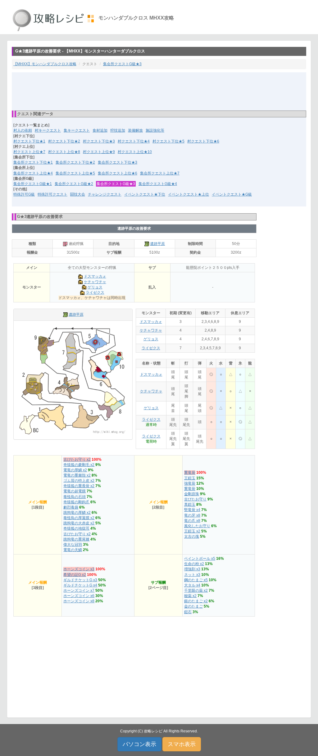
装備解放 (135, 130)
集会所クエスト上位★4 (33, 173)
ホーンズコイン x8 (78, 601)
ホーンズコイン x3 (78, 569)
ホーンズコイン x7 (78, 590)
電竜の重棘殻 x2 (77, 475)
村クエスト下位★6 (203, 141)
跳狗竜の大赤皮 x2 (78, 523)
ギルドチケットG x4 (80, 585)
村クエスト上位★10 (135, 152)
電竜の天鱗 (72, 550)
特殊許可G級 (24, 194)
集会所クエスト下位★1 (33, 162)
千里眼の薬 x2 (196, 590)
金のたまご (193, 606)
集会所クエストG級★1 (32, 184)
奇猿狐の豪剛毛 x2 (78, 465)
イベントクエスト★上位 (188, 194)
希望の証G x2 (74, 575)
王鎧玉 (189, 478)
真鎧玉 (189, 504)
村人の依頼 (22, 130)
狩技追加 (117, 130)
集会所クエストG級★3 (122, 64)
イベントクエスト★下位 (144, 194)
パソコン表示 (139, 744)
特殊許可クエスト (52, 194)
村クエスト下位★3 (99, 141)
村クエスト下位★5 (168, 141)
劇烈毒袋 (70, 507)
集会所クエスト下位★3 (117, 162)
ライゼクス (95, 292)
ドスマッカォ (95, 276)
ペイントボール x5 (199, 558)
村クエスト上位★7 (29, 152)
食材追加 (100, 130)
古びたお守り (195, 499)
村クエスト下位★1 (29, 141)
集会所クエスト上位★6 (117, 173)
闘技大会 (77, 194)
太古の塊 (191, 536)
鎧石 (188, 612)
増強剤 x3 (192, 569)
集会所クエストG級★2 (74, 184)
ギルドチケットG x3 (80, 580)
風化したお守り (197, 526)
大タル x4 (192, 585)
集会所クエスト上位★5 (75, 173)
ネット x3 (192, 575)
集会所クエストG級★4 (158, 184)
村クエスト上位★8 (64, 152)
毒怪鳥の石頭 (74, 497)
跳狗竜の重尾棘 (76, 539)
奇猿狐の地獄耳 (76, 528)
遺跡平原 (157, 244)
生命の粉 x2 (194, 564)
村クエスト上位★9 (99, 152)
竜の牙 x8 (192, 515)
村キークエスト (48, 130)
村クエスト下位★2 (64, 141)
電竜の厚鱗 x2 (75, 470)
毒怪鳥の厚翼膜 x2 (78, 518)
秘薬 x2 (190, 596)
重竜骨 (189, 472)
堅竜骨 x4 (192, 510)
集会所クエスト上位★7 (159, 173)
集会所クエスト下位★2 (75, 162)
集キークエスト (77, 130)
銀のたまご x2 (196, 601)
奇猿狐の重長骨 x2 (78, 486)
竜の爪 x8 (192, 520)
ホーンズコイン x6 (78, 596)
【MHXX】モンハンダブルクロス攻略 (44, 64)
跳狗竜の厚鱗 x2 (77, 512)
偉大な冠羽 (72, 544)
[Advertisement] (159, 91)
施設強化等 (155, 130)
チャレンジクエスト (104, 194)
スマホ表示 (182, 744)
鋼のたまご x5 (196, 580)
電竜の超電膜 (74, 491)
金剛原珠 (191, 494)
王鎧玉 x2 (192, 531)
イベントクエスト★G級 (232, 194)
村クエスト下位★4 (134, 141)
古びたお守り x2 (77, 459)
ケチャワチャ (95, 282)
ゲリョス (95, 287)
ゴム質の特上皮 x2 (78, 480)
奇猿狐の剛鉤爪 (76, 502)
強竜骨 (189, 483)
